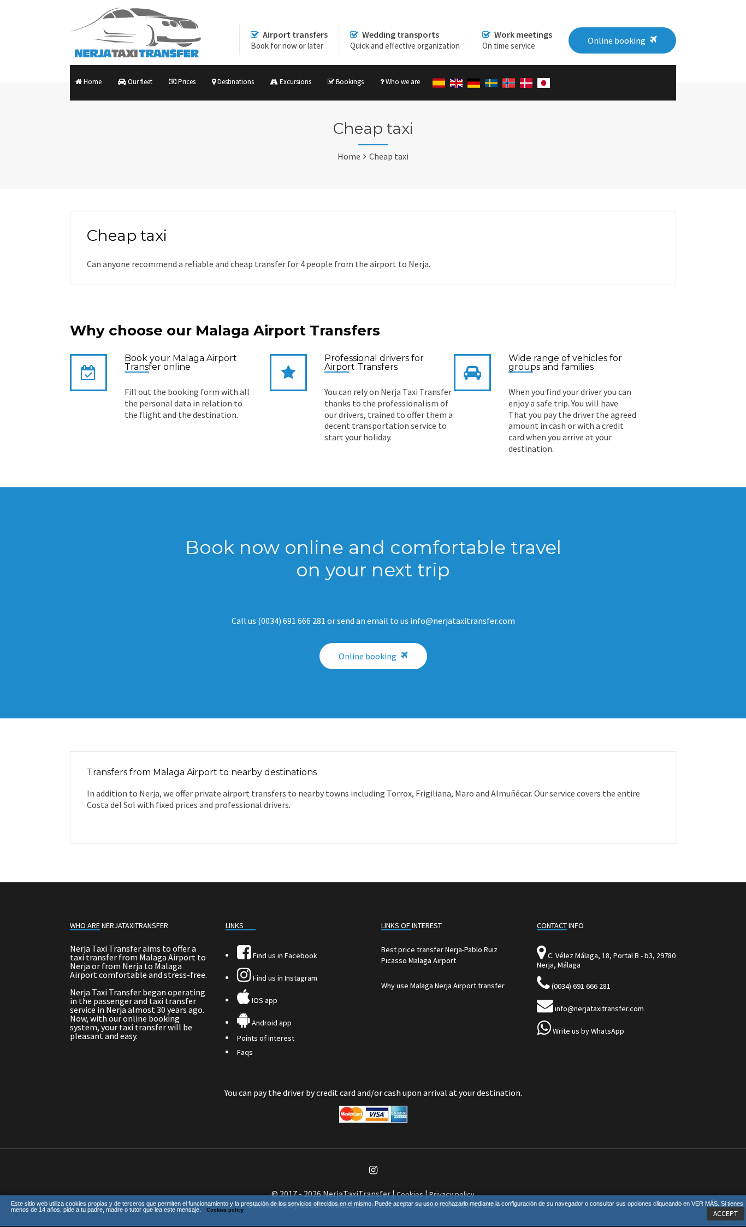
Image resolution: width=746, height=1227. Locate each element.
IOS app (263, 1000)
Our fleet (139, 81)
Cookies (409, 1194)
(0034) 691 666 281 (581, 986)
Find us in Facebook (284, 955)
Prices (186, 81)
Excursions (294, 81)
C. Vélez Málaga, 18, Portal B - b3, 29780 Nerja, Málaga (606, 960)
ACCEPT (725, 1213)
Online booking (367, 656)
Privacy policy (452, 1194)
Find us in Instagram (284, 978)
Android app (271, 1023)
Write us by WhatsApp (588, 1031)
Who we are (402, 81)
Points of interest (265, 1038)
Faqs (245, 1052)
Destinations (235, 81)
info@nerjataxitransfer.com (599, 1008)
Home (92, 81)
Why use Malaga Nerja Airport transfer (443, 985)
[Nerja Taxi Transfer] (136, 55)
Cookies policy (225, 1210)
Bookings (349, 81)
